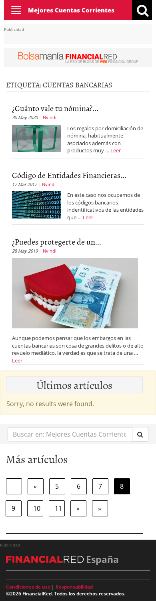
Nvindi (49, 117)
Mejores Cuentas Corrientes (71, 10)
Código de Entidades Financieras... (69, 175)
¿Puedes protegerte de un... (56, 241)
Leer (115, 150)
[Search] (140, 434)
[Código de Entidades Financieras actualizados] (36, 204)
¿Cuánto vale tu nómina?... (55, 108)
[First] (14, 486)
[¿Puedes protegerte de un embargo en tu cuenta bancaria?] (75, 292)
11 (58, 508)
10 (36, 508)
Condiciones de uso (28, 586)
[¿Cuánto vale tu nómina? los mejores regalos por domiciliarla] (36, 137)
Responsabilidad (74, 586)
